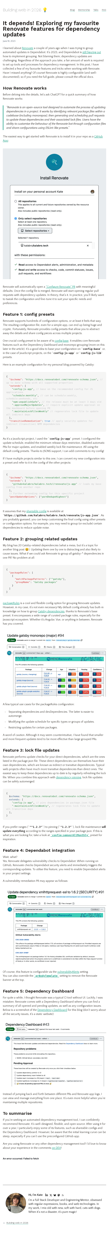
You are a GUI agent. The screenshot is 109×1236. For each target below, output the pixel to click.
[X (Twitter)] (50, 1195)
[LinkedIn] (46, 1195)
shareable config (36, 511)
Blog (72, 9)
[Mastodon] (58, 1195)
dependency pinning (68, 777)
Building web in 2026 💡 (25, 9)
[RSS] (62, 1195)
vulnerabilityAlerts (68, 971)
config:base (62, 340)
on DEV (56, 1147)
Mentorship (84, 9)
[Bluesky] (54, 1195)
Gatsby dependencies (51, 611)
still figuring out (91, 52)
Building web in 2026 (17, 1222)
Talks (95, 9)
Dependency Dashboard (52, 1010)
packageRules (11, 603)
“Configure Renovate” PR (60, 286)
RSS (104, 9)
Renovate (27, 48)
